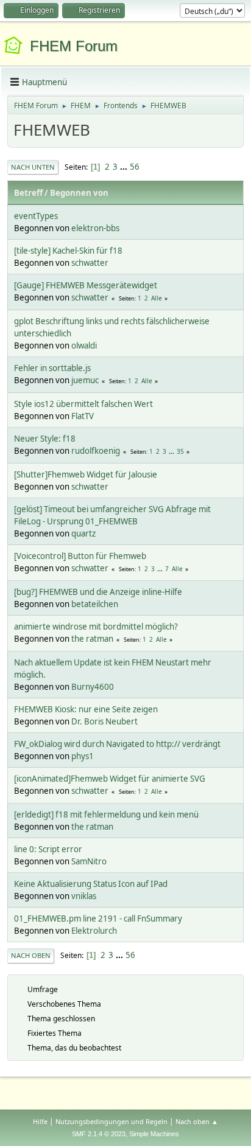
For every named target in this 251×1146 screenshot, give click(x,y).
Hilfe (40, 1121)
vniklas (83, 896)
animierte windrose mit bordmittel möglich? (96, 626)
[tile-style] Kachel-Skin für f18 (68, 250)
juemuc (85, 380)
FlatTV (82, 416)
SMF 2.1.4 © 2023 (98, 1133)
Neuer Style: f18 (45, 438)
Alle (156, 298)
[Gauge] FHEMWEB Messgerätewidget (85, 285)
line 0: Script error (48, 849)
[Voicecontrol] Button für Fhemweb (80, 555)
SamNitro (89, 861)
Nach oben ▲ (196, 1121)
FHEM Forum (74, 46)
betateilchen (94, 604)
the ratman (92, 638)
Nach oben (31, 955)
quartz (83, 533)
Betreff (28, 192)
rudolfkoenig (95, 450)
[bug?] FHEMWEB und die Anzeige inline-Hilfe (98, 591)
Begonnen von (79, 192)
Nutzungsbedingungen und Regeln (111, 1121)
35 (180, 451)
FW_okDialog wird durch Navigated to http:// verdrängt (117, 743)
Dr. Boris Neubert (104, 721)
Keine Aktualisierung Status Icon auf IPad (91, 883)
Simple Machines (154, 1133)
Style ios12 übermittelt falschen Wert (83, 403)
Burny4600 (92, 686)
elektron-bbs (95, 228)
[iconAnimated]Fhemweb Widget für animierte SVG (109, 778)
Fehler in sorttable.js (52, 368)
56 (135, 166)
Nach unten (33, 167)
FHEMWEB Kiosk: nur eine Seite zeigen (86, 709)
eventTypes (36, 215)
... (124, 166)
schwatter (89, 262)
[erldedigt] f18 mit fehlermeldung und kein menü (106, 814)
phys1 (82, 756)
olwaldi (84, 345)
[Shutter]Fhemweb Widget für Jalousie (85, 474)
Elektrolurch (94, 930)
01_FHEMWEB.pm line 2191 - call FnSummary (98, 918)
